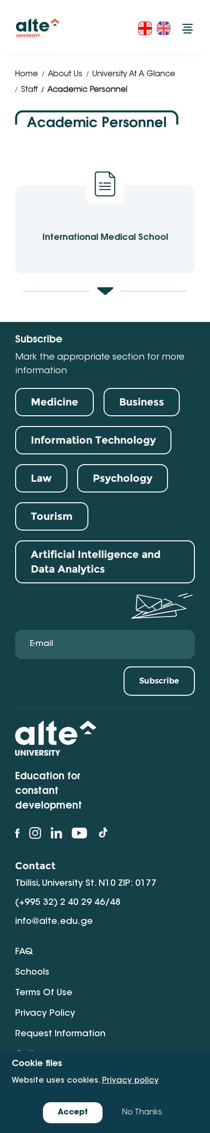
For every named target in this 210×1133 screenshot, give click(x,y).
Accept (73, 1112)
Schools (32, 972)
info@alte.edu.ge (54, 922)
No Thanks (142, 1112)
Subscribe (159, 680)
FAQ (24, 952)
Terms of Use (43, 993)
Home (26, 74)
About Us (65, 74)
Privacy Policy (45, 1013)
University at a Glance (133, 74)
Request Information (60, 1034)
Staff (29, 90)
